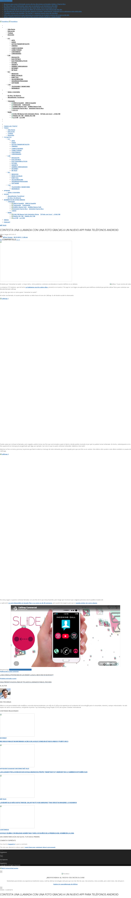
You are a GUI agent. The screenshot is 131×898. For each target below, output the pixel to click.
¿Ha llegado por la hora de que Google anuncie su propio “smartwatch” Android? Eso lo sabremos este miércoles (43, 11)
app (16, 670)
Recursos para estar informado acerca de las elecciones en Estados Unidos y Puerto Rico (35, 4)
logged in (11, 844)
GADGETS (13, 768)
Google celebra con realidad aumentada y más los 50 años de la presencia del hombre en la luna (37, 833)
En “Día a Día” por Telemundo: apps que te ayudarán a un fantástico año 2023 (30, 6)
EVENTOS (6, 768)
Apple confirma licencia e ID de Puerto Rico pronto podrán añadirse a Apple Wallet (32, 17)
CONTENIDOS (4, 829)
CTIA (18, 670)
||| (18, 240)
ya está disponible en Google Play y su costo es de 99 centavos (30, 603)
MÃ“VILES (3, 225)
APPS (1, 768)
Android (12, 670)
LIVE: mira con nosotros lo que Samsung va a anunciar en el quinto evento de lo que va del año (36, 15)
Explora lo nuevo (59, 884)
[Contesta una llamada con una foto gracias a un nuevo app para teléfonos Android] (36, 281)
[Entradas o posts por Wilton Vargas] (1, 237)
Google (22, 670)
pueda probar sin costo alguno (86, 603)
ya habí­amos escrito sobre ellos (37, 287)
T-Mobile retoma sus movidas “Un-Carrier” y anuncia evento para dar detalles (31, 13)
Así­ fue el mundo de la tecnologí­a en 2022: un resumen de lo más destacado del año (33, 9)
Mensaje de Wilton (71, 884)
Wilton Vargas (8, 237)
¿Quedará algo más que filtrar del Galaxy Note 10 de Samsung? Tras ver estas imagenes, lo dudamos (38, 803)
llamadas (28, 670)
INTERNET (3, 738)
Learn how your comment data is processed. (40, 847)
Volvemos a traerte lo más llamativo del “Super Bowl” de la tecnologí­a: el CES (30, 8)
